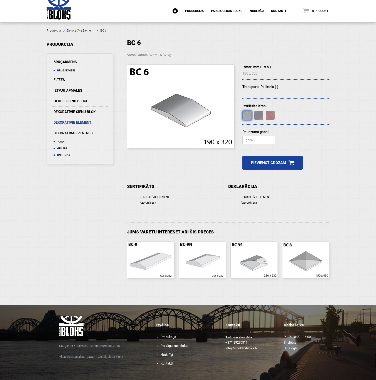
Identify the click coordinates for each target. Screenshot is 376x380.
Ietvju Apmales (68, 90)
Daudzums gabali (255, 132)
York (60, 141)
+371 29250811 (236, 343)
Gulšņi (62, 148)
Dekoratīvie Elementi (80, 30)
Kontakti (278, 11)
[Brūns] (258, 115)
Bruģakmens (65, 62)
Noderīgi (257, 11)
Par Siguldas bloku (226, 11)
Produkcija (194, 11)
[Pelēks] (247, 115)
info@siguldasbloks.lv (241, 348)
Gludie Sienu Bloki (70, 101)
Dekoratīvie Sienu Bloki (75, 112)
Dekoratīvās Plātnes (73, 133)
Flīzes (59, 80)
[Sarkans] (270, 115)
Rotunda (63, 155)
